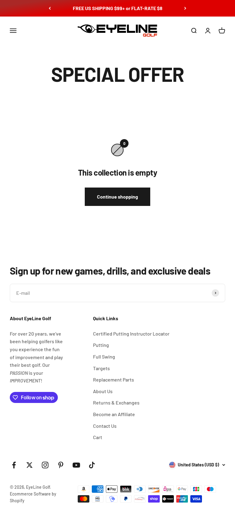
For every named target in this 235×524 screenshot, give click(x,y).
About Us (103, 391)
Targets (101, 368)
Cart (97, 437)
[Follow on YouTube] (76, 465)
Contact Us (105, 426)
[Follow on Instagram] (45, 465)
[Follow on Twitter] (29, 465)
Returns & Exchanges (116, 402)
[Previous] (50, 8)
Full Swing (104, 356)
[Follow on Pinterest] (61, 465)
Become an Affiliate (114, 414)
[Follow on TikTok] (92, 465)
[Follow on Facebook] (14, 465)
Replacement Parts (113, 379)
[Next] (185, 8)
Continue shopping (117, 196)
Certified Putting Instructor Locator (131, 333)
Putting (101, 345)
